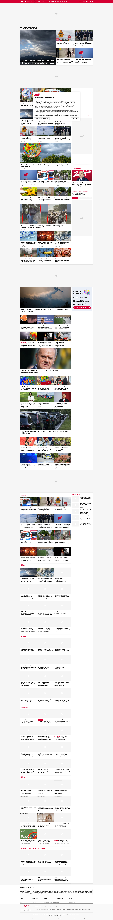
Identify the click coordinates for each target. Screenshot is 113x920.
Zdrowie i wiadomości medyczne (33, 848)
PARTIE (45, 898)
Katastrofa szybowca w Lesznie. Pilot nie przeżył (44, 404)
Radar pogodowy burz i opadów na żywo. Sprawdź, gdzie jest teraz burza (28, 344)
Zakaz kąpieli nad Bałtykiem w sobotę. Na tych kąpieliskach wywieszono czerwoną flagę (28, 183)
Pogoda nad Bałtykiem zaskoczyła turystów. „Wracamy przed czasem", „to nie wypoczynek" (43, 227)
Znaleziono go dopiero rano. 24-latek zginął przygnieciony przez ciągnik (61, 449)
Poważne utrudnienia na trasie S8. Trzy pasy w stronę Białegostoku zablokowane (44, 432)
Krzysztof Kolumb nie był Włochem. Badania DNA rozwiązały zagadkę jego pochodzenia (44, 842)
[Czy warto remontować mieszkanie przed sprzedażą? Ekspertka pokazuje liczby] (62, 693)
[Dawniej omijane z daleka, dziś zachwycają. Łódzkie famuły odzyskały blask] (62, 458)
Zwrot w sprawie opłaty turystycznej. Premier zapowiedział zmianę (43, 684)
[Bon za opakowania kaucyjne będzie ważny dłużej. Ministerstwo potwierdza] (45, 693)
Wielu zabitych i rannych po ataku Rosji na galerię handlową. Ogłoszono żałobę (61, 243)
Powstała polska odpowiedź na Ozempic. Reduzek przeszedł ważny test (28, 243)
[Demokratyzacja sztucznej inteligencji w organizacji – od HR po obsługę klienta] (62, 801)
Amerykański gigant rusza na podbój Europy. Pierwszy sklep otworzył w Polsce (28, 667)
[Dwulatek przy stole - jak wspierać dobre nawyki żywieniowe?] (45, 817)
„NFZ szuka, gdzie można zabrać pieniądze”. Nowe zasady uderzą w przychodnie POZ (61, 880)
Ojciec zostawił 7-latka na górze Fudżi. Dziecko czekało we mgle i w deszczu (28, 122)
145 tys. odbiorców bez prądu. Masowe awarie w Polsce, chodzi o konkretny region (45, 138)
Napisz (75, 197)
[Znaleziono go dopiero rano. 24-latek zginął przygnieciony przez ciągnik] (62, 441)
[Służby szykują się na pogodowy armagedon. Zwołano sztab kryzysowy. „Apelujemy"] (45, 380)
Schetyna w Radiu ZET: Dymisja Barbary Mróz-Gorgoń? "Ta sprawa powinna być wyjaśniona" (81, 184)
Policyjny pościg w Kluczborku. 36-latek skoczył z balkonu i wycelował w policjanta (62, 388)
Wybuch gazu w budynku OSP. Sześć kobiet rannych (45, 182)
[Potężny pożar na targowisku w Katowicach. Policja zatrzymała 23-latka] (45, 236)
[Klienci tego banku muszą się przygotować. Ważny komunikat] (62, 659)
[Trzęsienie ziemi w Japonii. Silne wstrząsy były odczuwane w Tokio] (32, 95)
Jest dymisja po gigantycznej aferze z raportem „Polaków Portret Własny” (28, 405)
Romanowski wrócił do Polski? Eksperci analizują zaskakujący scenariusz (60, 738)
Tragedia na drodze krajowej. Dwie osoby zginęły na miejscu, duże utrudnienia (62, 199)
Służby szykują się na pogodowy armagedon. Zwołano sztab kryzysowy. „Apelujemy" (44, 389)
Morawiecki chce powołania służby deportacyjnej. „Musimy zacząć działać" (62, 771)
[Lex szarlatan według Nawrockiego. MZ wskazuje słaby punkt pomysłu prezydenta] (45, 441)
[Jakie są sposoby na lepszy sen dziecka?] (28, 801)
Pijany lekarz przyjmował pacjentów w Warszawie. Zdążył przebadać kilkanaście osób (45, 122)
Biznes (52, 1)
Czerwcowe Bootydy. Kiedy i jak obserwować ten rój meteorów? (45, 792)
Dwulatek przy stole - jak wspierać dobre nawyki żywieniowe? (44, 825)
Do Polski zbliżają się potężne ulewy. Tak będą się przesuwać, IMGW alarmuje (28, 388)
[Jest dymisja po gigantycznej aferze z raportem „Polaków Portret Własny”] (28, 397)
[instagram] (27, 910)
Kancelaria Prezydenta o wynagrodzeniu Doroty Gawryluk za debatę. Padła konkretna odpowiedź (27, 450)
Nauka (61, 1)
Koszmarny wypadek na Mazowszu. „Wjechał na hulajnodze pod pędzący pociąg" (27, 139)
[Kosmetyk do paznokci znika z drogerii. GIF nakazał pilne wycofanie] (28, 871)
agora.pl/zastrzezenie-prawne (87, 918)
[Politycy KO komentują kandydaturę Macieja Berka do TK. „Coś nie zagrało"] (45, 763)
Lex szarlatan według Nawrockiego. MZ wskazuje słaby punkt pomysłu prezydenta (44, 450)
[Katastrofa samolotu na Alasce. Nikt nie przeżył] (62, 605)
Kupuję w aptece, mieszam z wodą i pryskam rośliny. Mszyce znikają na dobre (28, 199)
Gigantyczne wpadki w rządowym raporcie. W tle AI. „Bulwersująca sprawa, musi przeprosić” (45, 738)
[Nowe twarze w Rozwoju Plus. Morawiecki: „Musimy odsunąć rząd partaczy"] (62, 713)
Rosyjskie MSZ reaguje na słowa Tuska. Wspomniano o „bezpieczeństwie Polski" (40, 371)
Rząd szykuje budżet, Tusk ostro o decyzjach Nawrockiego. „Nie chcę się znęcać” (27, 738)
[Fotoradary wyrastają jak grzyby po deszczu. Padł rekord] (45, 252)
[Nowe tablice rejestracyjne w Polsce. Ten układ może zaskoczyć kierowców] (62, 676)
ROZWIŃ (56, 902)
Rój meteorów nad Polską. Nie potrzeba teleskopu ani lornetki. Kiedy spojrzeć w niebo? (62, 826)
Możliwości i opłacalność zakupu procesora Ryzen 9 (45, 808)
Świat (43, 1)
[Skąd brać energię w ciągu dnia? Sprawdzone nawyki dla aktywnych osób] (62, 784)
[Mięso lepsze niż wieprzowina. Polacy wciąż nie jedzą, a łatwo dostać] (62, 252)
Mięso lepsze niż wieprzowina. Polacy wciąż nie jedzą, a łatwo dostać (62, 260)
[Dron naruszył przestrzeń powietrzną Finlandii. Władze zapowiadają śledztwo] (45, 622)
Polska (39, 1)
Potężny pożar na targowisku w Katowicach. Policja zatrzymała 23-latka (45, 243)
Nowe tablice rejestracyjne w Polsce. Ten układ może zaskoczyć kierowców (61, 684)
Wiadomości (29, 1)
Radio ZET (21, 25)
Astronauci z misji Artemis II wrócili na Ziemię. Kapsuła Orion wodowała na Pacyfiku (61, 842)
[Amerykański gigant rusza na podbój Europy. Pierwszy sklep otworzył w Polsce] (28, 659)
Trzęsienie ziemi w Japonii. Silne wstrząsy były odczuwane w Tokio (32, 104)
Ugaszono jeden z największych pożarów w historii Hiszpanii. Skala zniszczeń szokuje (44, 310)
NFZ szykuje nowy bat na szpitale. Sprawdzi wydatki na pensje (45, 879)
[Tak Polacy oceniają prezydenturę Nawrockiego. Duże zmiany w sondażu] (62, 747)
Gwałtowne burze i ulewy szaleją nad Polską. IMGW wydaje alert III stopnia (27, 327)
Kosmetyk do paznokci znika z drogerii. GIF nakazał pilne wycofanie (28, 879)
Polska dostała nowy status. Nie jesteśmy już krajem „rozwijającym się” (45, 667)
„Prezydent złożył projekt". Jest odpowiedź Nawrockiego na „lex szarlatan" (61, 405)
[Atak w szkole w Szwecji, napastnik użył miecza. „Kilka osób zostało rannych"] (45, 458)
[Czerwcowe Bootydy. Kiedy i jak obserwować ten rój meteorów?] (45, 784)
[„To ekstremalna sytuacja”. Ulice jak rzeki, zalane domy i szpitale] (62, 175)
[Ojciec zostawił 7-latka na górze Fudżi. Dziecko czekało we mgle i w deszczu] (28, 114)
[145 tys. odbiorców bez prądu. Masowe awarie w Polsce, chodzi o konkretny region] (45, 131)
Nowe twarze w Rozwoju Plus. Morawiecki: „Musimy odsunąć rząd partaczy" (62, 721)
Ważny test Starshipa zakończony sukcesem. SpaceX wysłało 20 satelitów (28, 792)
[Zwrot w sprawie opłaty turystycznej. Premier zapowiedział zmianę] (45, 676)
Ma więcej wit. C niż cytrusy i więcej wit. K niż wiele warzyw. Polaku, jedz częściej (62, 122)
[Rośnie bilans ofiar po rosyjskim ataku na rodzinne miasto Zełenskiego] (62, 336)
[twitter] (25, 910)
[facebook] (22, 910)
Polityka (48, 1)
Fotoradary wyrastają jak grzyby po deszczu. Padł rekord (45, 259)
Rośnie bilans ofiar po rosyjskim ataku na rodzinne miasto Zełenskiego (61, 344)
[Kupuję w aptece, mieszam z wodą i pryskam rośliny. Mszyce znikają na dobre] (28, 191)
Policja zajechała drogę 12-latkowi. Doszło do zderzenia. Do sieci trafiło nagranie (61, 327)
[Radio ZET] (22, 2)
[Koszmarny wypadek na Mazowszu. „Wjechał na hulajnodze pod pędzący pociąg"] (28, 131)
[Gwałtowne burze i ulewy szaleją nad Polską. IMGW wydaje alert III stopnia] (28, 319)
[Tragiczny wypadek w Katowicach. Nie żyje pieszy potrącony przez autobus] (28, 458)
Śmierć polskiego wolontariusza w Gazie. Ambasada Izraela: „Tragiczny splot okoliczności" (45, 328)
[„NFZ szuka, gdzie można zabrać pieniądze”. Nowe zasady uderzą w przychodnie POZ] (62, 871)
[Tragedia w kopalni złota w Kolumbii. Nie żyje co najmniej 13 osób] (62, 622)
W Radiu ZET (34, 898)
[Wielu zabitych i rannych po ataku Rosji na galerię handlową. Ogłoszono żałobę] (62, 236)
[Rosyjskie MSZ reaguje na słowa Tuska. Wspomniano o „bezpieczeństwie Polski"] (45, 358)
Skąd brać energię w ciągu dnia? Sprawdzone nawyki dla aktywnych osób (61, 792)
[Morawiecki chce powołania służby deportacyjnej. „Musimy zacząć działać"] (62, 763)
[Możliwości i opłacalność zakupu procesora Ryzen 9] (45, 801)
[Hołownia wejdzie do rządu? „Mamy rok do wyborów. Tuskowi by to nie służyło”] (45, 713)
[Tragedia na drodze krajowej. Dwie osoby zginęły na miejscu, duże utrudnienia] (62, 191)
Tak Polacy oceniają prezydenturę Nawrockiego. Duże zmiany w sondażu (61, 754)
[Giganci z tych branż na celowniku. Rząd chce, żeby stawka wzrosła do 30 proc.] (28, 693)
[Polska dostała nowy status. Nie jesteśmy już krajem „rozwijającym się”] (45, 659)
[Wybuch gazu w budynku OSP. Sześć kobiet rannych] (45, 175)
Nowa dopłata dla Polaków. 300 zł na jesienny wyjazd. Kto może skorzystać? (28, 684)
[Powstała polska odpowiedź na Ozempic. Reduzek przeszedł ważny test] (28, 236)
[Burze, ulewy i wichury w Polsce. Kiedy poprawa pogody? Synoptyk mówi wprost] (45, 153)
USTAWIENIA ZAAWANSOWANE (42, 118)
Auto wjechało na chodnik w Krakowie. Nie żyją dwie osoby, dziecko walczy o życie (28, 509)
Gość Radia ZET (77, 168)
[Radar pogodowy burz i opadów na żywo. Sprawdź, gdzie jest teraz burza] (28, 336)
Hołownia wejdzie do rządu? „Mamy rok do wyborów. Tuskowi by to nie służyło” (45, 722)
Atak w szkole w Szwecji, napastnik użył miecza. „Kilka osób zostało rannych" (45, 466)
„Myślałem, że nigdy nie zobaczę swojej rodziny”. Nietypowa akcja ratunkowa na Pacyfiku (28, 630)
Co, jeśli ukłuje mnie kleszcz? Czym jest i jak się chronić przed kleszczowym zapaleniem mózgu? (28, 842)
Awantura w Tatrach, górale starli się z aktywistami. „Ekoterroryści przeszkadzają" (62, 138)
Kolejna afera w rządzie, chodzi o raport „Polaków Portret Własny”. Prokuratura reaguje (28, 722)
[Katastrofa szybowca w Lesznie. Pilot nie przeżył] (45, 397)
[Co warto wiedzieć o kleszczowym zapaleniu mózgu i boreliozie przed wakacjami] (28, 817)
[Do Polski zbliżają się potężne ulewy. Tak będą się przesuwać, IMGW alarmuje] (28, 380)
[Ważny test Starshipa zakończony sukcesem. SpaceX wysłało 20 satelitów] (28, 784)
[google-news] (30, 910)
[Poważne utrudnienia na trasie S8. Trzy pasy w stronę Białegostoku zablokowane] (45, 419)
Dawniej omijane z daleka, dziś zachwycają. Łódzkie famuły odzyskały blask (62, 466)
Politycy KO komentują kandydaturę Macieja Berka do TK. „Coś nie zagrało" (45, 771)
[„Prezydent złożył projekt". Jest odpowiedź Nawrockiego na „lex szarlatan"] (62, 397)
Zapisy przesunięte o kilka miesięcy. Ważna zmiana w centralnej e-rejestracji (61, 862)
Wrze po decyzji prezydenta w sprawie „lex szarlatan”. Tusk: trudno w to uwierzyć (45, 754)
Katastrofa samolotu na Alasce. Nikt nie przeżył (60, 612)
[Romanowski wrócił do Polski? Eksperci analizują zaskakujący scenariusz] (62, 730)
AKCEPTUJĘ (75, 118)
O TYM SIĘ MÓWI (59, 898)
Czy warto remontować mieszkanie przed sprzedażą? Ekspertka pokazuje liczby (61, 700)
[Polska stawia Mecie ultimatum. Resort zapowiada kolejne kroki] (62, 643)
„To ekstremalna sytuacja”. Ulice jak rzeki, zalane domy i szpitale (61, 183)
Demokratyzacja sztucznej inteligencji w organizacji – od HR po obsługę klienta (62, 808)
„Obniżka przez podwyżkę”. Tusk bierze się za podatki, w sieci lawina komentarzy (28, 771)
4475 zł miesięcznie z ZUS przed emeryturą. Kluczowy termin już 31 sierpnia (44, 199)
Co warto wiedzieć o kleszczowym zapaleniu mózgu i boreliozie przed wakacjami (28, 825)
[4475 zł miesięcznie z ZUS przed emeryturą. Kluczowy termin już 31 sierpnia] (45, 191)
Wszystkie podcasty (81, 116)
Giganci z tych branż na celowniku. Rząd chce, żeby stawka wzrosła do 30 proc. (27, 700)
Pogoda (57, 1)
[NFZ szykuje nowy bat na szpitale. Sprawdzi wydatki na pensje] (45, 871)
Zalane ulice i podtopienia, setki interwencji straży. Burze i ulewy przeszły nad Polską (28, 260)
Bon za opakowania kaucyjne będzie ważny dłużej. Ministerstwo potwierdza (45, 700)
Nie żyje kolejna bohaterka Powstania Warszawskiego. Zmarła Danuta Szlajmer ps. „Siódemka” (44, 344)
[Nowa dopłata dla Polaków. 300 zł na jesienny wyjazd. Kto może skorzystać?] (28, 676)
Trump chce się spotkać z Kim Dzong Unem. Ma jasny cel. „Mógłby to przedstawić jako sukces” (45, 614)
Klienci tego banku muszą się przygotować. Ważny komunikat (61, 667)
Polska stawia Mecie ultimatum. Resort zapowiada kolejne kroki (61, 650)
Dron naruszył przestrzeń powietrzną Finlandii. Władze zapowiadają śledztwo (45, 630)
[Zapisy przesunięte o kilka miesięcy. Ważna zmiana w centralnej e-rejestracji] (62, 855)
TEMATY (21, 898)
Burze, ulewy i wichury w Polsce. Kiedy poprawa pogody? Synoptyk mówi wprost (44, 166)
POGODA (70, 898)
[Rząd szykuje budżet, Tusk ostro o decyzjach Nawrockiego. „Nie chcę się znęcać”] (28, 730)
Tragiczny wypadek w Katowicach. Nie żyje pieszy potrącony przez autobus (28, 466)
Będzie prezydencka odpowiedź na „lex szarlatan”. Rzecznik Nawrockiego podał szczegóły (28, 755)
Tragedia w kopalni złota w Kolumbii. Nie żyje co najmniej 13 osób (62, 630)
